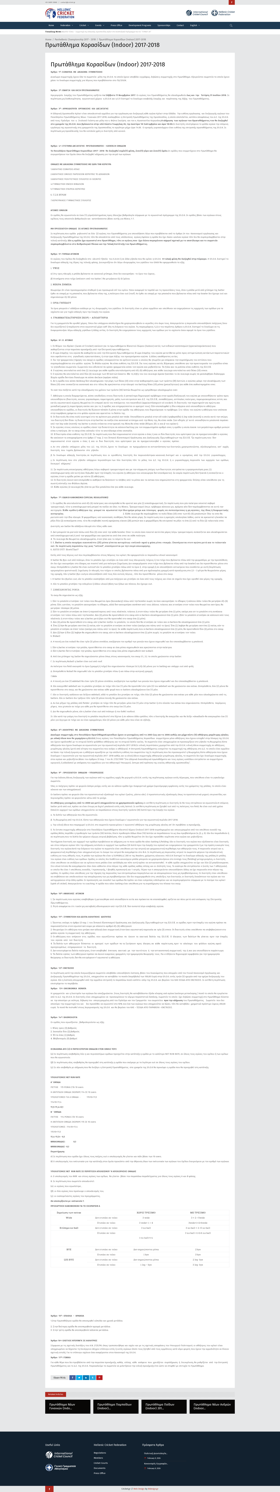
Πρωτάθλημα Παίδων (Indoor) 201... (160, 1406)
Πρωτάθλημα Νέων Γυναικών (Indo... (62, 1406)
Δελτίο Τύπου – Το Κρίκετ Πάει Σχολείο (78, 32)
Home (48, 39)
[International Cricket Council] (60, 1458)
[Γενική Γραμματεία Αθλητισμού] (60, 1470)
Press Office (99, 1473)
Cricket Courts (101, 1463)
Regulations (100, 1453)
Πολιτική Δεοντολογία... (155, 1453)
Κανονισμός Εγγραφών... (156, 1463)
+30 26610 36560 (51, 2)
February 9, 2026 (154, 1458)
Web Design (139, 1489)
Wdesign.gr (153, 1489)
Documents (99, 1468)
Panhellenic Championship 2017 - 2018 (75, 39)
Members (98, 1458)
